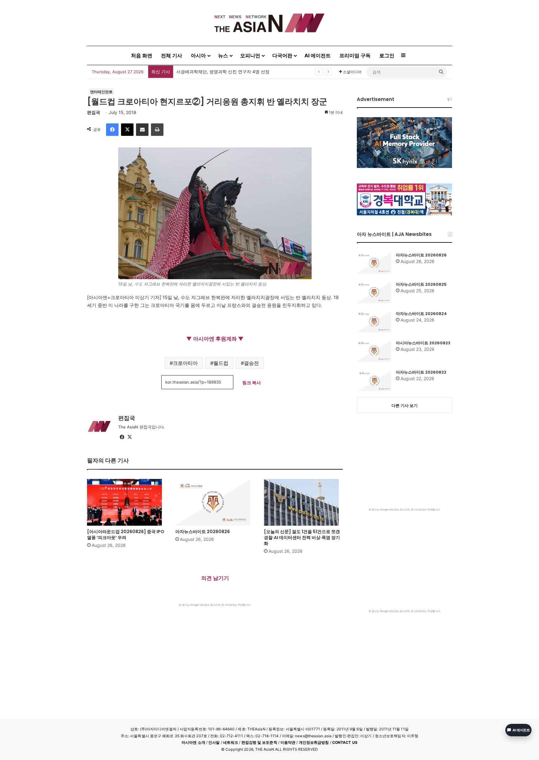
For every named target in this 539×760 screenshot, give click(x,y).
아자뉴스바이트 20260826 (202, 531)
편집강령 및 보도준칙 (259, 742)
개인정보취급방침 (314, 742)
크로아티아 (185, 363)
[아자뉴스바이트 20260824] (374, 321)
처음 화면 (141, 55)
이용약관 (287, 742)
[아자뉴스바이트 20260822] (374, 380)
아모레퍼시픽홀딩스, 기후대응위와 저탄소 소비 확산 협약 (232, 71)
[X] (127, 129)
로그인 (386, 55)
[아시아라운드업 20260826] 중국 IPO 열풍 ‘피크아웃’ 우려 (125, 534)
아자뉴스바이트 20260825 (421, 284)
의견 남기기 (215, 578)
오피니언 (250, 55)
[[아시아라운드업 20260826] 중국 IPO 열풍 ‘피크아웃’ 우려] (126, 502)
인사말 (214, 742)
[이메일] (142, 129)
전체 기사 (171, 55)
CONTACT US (344, 742)
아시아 (198, 55)
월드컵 (220, 363)
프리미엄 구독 (355, 55)
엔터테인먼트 (101, 91)
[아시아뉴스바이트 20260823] (374, 351)
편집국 (93, 112)
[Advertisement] (215, 653)
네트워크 (230, 742)
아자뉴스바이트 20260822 (421, 372)
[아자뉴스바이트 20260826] (214, 502)
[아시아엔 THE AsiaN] (269, 22)
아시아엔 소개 (193, 742)
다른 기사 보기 (404, 405)
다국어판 (282, 55)
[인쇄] (157, 129)
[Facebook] (112, 129)
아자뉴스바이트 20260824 (421, 314)
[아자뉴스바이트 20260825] (374, 292)
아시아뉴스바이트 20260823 (423, 343)
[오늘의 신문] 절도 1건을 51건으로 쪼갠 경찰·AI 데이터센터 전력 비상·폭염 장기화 (302, 537)
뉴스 (223, 55)
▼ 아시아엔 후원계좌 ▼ (215, 339)
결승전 (251, 363)
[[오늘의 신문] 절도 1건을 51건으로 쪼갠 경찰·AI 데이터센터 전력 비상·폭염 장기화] (303, 502)
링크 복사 (251, 382)
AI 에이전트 (317, 55)
